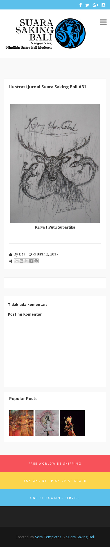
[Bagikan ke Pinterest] (36, 260)
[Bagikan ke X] (26, 260)
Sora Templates (48, 536)
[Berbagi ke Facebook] (31, 260)
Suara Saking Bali (80, 536)
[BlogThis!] (21, 260)
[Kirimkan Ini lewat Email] (16, 260)
